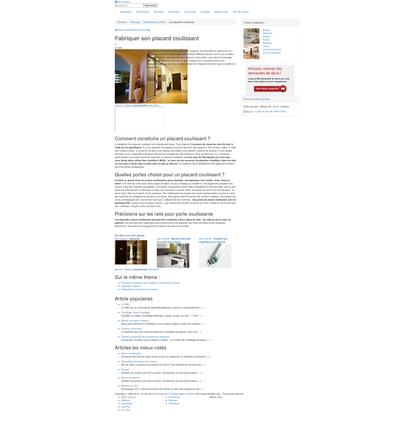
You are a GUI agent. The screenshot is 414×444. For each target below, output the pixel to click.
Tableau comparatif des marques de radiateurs (145, 336)
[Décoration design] (250, 51)
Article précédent (124, 29)
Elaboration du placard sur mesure (139, 361)
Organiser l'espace (131, 286)
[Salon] (250, 36)
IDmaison (122, 22)
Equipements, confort (154, 22)
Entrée (266, 39)
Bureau (266, 30)
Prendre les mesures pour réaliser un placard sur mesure (150, 282)
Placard (125, 369)
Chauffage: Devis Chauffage (135, 312)
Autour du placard (130, 377)
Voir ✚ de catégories (272, 52)
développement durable (167, 393)
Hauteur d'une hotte (131, 328)
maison (191, 393)
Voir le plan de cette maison (272, 111)
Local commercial (272, 49)
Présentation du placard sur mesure (139, 289)
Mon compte (123, 1)
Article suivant (142, 29)
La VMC (125, 304)
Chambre (267, 33)
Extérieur (267, 42)
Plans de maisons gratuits (257, 99)
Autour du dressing (131, 353)
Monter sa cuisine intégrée (134, 320)
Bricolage (135, 22)
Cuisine (266, 36)
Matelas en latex (129, 385)
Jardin (266, 46)
